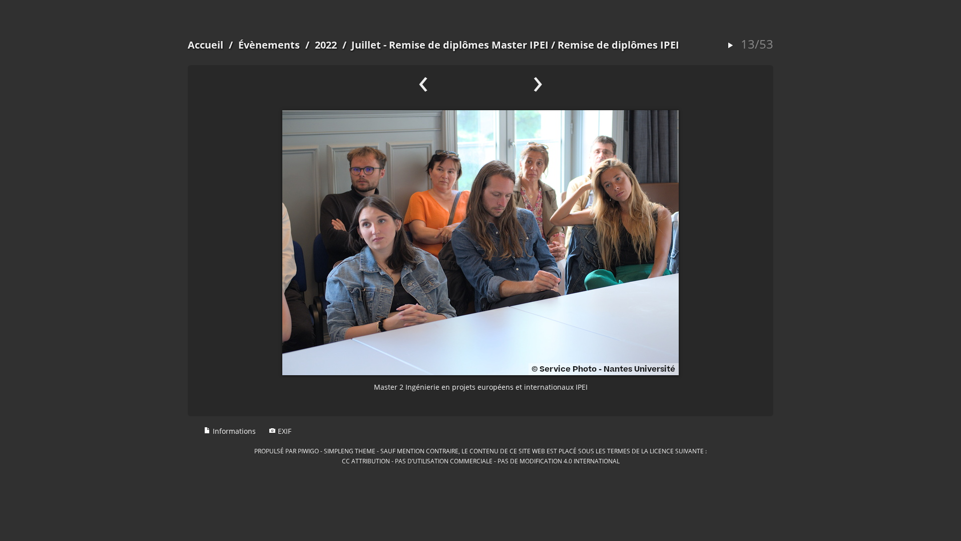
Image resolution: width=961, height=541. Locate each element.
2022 (326, 45)
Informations (233, 431)
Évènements (269, 45)
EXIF (283, 431)
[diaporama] (730, 46)
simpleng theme (349, 451)
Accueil (205, 45)
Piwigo (308, 451)
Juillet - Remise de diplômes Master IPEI (450, 45)
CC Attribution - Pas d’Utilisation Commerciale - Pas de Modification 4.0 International (481, 461)
